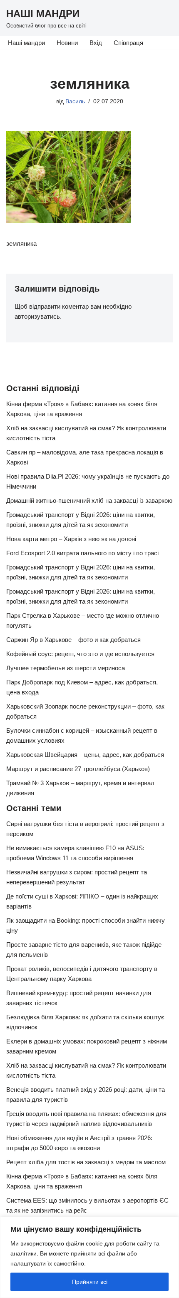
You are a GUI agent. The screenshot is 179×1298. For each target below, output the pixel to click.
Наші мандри (26, 42)
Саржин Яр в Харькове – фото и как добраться (73, 639)
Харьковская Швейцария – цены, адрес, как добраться (85, 754)
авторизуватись (37, 316)
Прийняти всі (89, 1281)
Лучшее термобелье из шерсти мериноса (65, 667)
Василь (75, 101)
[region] (89, 1257)
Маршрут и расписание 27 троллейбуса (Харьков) (78, 768)
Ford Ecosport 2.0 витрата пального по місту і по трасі (82, 553)
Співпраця (128, 42)
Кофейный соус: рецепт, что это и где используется (80, 653)
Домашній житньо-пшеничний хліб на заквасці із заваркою (89, 500)
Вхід (96, 42)
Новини (67, 42)
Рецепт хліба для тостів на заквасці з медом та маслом (86, 1162)
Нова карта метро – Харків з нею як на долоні (71, 538)
